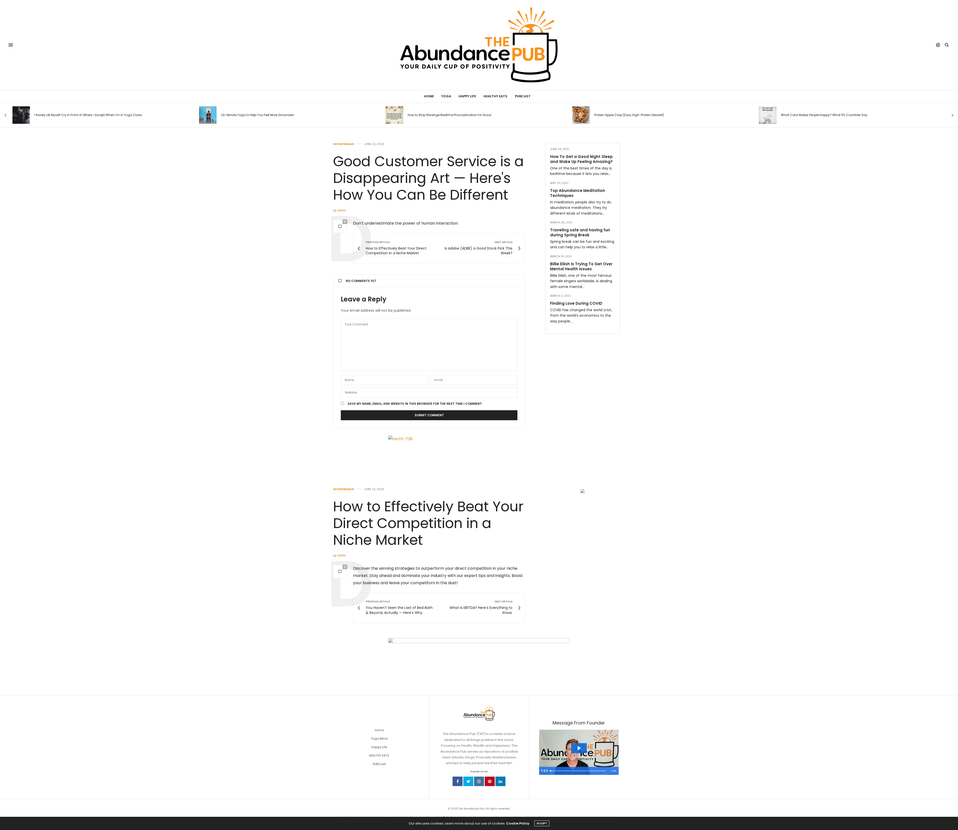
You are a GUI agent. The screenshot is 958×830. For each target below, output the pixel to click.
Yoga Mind (379, 738)
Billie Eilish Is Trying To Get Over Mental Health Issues (581, 266)
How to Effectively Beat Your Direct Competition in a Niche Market (428, 523)
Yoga (446, 96)
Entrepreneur (343, 144)
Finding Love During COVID (576, 303)
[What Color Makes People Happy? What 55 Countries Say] (767, 115)
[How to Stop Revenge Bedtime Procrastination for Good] (394, 115)
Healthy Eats (495, 96)
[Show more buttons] (614, 771)
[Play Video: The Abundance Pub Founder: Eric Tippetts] (579, 748)
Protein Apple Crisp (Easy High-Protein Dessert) (629, 115)
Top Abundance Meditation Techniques (577, 193)
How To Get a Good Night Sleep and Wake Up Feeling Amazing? (581, 159)
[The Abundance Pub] (479, 44)
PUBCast (523, 96)
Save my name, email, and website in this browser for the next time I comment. (415, 403)
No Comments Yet (361, 281)
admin (341, 210)
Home (429, 96)
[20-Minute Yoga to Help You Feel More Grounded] (208, 115)
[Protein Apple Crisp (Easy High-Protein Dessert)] (581, 115)
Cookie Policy (517, 823)
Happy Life (467, 96)
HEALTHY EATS (379, 755)
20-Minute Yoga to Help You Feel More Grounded (257, 115)
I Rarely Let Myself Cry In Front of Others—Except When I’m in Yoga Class (88, 115)
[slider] (578, 771)
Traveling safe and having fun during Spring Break (580, 232)
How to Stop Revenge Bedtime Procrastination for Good (449, 115)
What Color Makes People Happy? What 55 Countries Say (824, 115)
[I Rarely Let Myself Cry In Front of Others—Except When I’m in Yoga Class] (21, 115)
